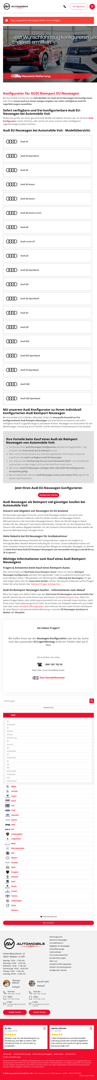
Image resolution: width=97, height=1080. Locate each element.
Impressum (58, 1054)
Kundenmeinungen (58, 958)
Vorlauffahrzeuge (57, 949)
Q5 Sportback (11, 758)
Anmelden (7, 1054)
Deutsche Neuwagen (58, 940)
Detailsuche (49, 707)
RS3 (8, 768)
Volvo (13, 905)
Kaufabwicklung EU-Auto (67, 597)
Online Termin (15, 1012)
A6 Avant (10, 734)
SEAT (13, 881)
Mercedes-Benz (17, 848)
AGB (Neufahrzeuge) (22, 1054)
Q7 (8, 761)
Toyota (14, 896)
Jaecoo (14, 819)
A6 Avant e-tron (12, 738)
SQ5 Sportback (12, 781)
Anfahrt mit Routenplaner (60, 967)
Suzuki (14, 891)
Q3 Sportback (11, 751)
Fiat (13, 805)
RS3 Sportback (11, 771)
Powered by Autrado (87, 1075)
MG (12, 853)
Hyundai (15, 815)
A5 (8, 728)
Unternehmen (55, 952)
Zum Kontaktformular (52, 677)
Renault (14, 876)
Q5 (8, 754)
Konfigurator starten (58, 970)
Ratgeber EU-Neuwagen (60, 946)
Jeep (13, 824)
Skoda (14, 886)
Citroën (14, 791)
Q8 (8, 764)
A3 (8, 721)
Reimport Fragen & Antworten (45, 584)
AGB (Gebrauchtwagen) (42, 1054)
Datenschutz (70, 1054)
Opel (13, 867)
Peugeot (14, 872)
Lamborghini (16, 834)
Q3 (8, 748)
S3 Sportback (11, 774)
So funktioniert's (56, 943)
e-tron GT (10, 744)
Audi (13, 715)
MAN (13, 843)
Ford (13, 810)
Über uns (53, 961)
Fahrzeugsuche (56, 937)
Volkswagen (16, 900)
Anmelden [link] (49, 923)
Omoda (14, 862)
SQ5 (8, 777)
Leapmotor (16, 838)
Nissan (14, 857)
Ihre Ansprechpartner (59, 955)
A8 (8, 741)
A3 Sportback (11, 724)
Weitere (14, 910)
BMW (13, 786)
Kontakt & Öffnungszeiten (31, 606)
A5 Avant (10, 731)
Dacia (13, 800)
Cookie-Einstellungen (12, 1057)
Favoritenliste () (50, 916)
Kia (12, 829)
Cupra (13, 796)
